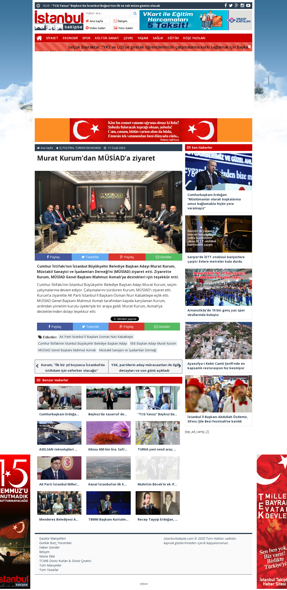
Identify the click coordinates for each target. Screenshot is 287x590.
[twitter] (231, 5)
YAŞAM (143, 38)
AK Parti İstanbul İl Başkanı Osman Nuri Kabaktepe (96, 337)
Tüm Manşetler (50, 565)
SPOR (86, 38)
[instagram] (242, 5)
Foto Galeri (125, 28)
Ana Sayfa (96, 21)
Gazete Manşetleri (52, 538)
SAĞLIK (158, 38)
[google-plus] (237, 5)
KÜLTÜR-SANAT (107, 38)
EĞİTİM (173, 38)
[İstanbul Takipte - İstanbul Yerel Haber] (59, 19)
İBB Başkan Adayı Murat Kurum (153, 343)
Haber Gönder (49, 547)
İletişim (122, 21)
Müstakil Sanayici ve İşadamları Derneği (127, 350)
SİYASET (52, 38)
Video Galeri (97, 28)
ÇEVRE (128, 38)
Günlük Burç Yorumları (55, 543)
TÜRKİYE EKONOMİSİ (88, 148)
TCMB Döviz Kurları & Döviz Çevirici (65, 561)
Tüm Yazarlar (49, 570)
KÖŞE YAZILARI (194, 38)
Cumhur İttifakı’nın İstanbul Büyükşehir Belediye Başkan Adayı (82, 343)
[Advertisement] (143, 85)
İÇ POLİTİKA (66, 148)
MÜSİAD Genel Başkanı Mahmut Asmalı (67, 350)
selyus (144, 584)
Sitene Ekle (47, 556)
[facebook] (225, 5)
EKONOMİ (70, 38)
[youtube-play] (248, 5)
